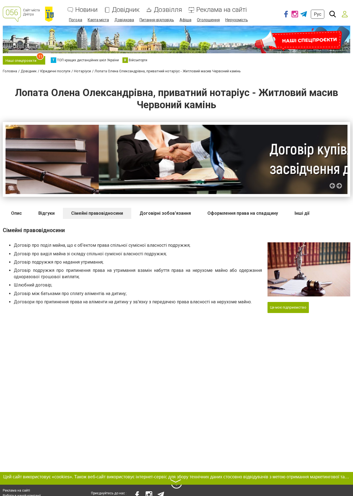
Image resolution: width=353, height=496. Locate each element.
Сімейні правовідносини (97, 213)
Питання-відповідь (157, 20)
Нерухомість (236, 20)
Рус (317, 14)
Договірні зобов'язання (165, 213)
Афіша (185, 20)
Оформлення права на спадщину (242, 213)
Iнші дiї (302, 213)
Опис (16, 213)
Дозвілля (168, 10)
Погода (75, 20)
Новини (86, 10)
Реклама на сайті (221, 10)
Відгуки (46, 213)
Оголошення (208, 20)
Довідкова (124, 20)
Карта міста (98, 20)
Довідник (126, 10)
